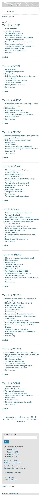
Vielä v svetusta (11, 232)
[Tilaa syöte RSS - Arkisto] (3, 424)
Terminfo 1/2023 (13, 456)
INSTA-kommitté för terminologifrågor (19, 221)
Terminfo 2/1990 (11, 166)
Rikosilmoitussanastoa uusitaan (16, 237)
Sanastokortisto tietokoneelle (16, 80)
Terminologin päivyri (12, 31)
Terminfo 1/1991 (11, 66)
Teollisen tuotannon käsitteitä (16, 368)
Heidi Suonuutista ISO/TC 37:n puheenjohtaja (22, 219)
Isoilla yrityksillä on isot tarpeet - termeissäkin (22, 323)
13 (8, 419)
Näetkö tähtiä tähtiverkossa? (15, 357)
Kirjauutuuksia (10, 74)
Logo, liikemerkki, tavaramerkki (16, 239)
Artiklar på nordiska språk (13, 463)
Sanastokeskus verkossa (13, 466)
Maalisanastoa (10, 69)
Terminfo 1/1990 (11, 209)
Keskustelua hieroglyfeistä (15, 230)
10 (32, 417)
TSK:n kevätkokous (12, 224)
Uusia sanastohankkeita (13, 174)
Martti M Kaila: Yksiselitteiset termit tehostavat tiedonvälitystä (18, 304)
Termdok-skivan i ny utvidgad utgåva (18, 366)
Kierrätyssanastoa (12, 260)
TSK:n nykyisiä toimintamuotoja (16, 320)
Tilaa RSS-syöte (11, 480)
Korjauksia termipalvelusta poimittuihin (19, 42)
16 (19, 419)
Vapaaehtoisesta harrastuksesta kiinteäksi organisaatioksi (20, 300)
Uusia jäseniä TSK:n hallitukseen (17, 112)
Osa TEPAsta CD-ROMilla (15, 363)
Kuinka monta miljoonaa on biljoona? (18, 146)
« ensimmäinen (10, 417)
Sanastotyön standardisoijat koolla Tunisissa (21, 352)
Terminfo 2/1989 (11, 349)
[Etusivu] (20, 6)
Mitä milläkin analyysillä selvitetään (17, 217)
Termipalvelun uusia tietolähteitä (17, 183)
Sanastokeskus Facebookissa (15, 468)
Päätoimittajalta (11, 29)
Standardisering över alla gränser (17, 329)
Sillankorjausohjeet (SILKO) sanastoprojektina (22, 136)
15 (16, 419)
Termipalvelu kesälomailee (14, 192)
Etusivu (4, 16)
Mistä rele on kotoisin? (13, 269)
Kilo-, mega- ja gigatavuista (15, 50)
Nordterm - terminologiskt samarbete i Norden (19, 326)
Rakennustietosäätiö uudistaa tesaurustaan (21, 228)
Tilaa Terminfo (9, 477)
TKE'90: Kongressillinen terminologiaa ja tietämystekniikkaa (20, 115)
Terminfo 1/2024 (13, 452)
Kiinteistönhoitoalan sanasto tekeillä (18, 402)
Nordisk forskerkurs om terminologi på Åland (21, 104)
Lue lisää (5, 57)
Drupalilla (14, 493)
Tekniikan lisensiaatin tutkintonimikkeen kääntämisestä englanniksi (19, 47)
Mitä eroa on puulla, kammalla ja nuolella (19, 258)
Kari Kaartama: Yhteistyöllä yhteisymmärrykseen (15, 308)
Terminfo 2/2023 (13, 454)
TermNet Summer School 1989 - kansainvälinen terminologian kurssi (18, 272)
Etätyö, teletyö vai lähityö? (15, 85)
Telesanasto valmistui (13, 82)
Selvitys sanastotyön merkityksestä (18, 213)
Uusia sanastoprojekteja (14, 44)
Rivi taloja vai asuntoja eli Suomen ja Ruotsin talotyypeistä (21, 150)
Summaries (9, 53)
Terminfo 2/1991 (11, 25)
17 (23, 419)
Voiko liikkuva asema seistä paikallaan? (19, 395)
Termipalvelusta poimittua (14, 40)
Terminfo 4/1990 (11, 100)
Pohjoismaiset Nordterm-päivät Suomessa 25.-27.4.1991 (20, 77)
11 (35, 417)
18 (27, 419)
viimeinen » (21, 421)
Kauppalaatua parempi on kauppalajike (19, 37)
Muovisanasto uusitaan (13, 359)
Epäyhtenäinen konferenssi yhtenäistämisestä (22, 355)
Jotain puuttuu (10, 144)
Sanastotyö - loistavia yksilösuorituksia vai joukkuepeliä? (20, 317)
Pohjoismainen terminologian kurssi (18, 140)
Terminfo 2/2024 (13, 450)
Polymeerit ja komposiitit (14, 189)
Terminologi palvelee (12, 387)
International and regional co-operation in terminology (20, 332)
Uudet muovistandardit (13, 35)
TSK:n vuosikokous (12, 176)
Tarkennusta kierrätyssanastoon (17, 196)
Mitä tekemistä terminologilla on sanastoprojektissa (17, 171)
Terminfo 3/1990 (11, 132)
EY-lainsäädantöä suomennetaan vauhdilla (20, 235)
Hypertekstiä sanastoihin (14, 110)
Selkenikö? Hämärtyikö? (14, 264)
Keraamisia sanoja (11, 400)
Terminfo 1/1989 (11, 383)
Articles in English (10, 461)
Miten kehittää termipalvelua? (16, 393)
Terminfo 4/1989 (11, 254)
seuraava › (34, 419)
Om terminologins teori (13, 312)
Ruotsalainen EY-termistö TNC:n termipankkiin (17, 186)
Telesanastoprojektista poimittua (17, 226)
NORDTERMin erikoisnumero (16, 389)
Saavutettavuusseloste (12, 473)
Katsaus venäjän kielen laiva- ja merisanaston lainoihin (21, 278)
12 (4, 419)
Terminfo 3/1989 (11, 295)
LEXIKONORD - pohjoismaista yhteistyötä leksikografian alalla (20, 179)
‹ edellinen (21, 417)
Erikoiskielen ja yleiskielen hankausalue (19, 314)
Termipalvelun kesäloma (14, 33)
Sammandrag (10, 87)
